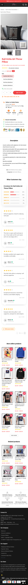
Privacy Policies (5, 535)
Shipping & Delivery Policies (7, 546)
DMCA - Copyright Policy (7, 537)
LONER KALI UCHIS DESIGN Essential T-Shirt (19, 405)
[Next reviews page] (24, 333)
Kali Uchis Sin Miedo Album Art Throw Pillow (6, 480)
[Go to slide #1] (10, 53)
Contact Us (3, 553)
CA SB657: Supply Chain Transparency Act (11, 539)
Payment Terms (5, 549)
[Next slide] (25, 31)
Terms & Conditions (5, 533)
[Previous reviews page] (17, 333)
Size (3, 73)
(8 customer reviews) (14, 68)
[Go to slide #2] (18, 53)
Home (2, 9)
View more (14, 435)
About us (3, 531)
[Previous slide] (3, 31)
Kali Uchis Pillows (5, 12)
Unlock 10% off (3, 578)
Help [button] (25, 583)
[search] (23, 5)
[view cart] (26, 5)
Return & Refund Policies (7, 551)
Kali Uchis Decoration (11, 9)
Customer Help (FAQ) (6, 555)
